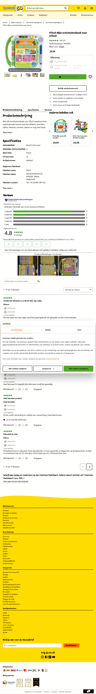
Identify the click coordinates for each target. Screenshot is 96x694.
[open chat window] (88, 691)
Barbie (5, 632)
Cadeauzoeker (8, 546)
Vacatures (6, 558)
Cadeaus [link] (30, 15)
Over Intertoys (8, 532)
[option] (7, 75)
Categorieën (8, 15)
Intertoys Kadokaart (10, 541)
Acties (5, 551)
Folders (5, 554)
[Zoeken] (65, 8)
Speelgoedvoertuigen (10, 589)
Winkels (5, 539)
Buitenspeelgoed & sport (11, 584)
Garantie (6, 520)
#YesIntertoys (8, 563)
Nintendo (6, 615)
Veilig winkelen (8, 675)
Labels (5, 549)
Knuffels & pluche (9, 602)
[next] (92, 131)
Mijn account (7, 525)
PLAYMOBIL (7, 627)
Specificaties (33, 110)
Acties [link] (20, 15)
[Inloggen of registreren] (85, 8)
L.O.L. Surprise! (8, 625)
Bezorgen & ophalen (10, 513)
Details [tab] (48, 330)
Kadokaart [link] (43, 15)
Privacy (46, 692)
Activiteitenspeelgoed (53, 22)
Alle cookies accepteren (78, 369)
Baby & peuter (16, 22)
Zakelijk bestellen (9, 528)
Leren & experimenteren (11, 604)
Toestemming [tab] (16, 330)
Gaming (5, 582)
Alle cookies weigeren (17, 369)
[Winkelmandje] (91, 8)
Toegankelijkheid (9, 561)
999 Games (7, 623)
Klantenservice (87, 15)
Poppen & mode (8, 599)
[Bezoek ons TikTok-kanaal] (50, 657)
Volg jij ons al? (48, 653)
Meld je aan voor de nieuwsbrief (18, 640)
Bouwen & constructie (11, 572)
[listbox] (24, 75)
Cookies (54, 692)
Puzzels (5, 575)
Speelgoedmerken (9, 608)
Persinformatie (8, 523)
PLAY (5, 556)
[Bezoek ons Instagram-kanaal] (42, 657)
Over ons (6, 536)
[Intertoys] (13, 8)
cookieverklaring (52, 359)
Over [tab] (79, 330)
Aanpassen (46, 369)
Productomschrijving (12, 110)
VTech (5, 620)
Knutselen (6, 592)
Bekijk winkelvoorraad (68, 88)
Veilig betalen (8, 667)
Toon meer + (8, 132)
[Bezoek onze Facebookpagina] (46, 657)
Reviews (48, 110)
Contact (6, 511)
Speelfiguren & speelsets (11, 587)
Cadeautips (7, 544)
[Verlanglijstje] (78, 8)
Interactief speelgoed (33, 22)
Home (5, 22)
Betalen (5, 515)
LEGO (5, 613)
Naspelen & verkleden (10, 594)
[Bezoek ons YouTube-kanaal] (53, 657)
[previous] (49, 131)
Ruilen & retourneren (10, 518)
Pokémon (6, 618)
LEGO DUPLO (8, 630)
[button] (90, 77)
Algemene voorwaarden (33, 692)
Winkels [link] (73, 15)
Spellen (5, 577)
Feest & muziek (8, 597)
